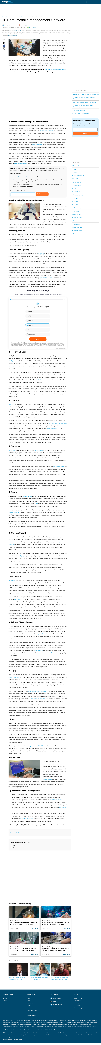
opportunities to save (45, 278)
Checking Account (78, 175)
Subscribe (85, 133)
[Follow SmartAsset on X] (51, 1001)
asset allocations (37, 144)
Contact (5, 998)
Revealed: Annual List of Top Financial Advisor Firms (17, 978)
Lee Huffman (14, 832)
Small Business (77, 227)
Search (28, 998)
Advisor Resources (78, 166)
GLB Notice (77, 1005)
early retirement (52, 428)
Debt (74, 188)
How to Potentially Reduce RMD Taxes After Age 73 (39, 978)
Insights (75, 198)
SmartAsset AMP (31, 1008)
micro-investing (27, 496)
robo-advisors (38, 450)
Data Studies (77, 185)
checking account (14, 512)
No (13, 847)
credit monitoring (28, 259)
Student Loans (77, 230)
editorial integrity (17, 30)
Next (37, 339)
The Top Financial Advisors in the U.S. (84, 102)
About (28, 1000)
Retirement (33, 2)
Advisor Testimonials (32, 1010)
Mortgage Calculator (79, 110)
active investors (49, 653)
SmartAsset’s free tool (56, 800)
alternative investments (46, 131)
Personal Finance (78, 214)
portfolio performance (45, 634)
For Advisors (70, 2)
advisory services (14, 677)
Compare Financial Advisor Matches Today (86, 94)
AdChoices (76, 1003)
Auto (74, 169)
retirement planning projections (57, 423)
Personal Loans (77, 217)
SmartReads (79, 2)
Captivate (29, 1005)
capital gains (39, 650)
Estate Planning (77, 192)
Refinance (76, 221)
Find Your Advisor (42, 194)
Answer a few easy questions (21, 177)
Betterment (12, 450)
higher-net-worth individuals (37, 746)
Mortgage (19, 2)
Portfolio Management (19, 16)
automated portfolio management (38, 691)
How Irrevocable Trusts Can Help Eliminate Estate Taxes (59, 978)
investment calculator (26, 818)
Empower (11, 404)
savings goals (22, 556)
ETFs (36, 503)
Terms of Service (78, 998)
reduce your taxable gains (38, 699)
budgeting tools (41, 380)
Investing (61, 2)
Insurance (76, 201)
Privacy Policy (77, 1000)
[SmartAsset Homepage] (8, 2)
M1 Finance (12, 580)
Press (28, 1012)
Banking (54, 2)
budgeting (41, 254)
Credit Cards (77, 179)
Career (75, 172)
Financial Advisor (78, 195)
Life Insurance (77, 208)
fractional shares (19, 599)
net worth (11, 366)
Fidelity (11, 361)
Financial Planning (43, 2)
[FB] (4, 46)
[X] (4, 43)
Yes (13, 845)
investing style (47, 779)
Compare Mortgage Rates (81, 113)
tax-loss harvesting (59, 466)
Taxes (25, 2)
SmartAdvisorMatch (31, 1015)
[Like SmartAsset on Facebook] (51, 998)
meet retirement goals (20, 163)
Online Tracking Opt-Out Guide (81, 1008)
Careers (5, 1000)
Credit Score (77, 182)
